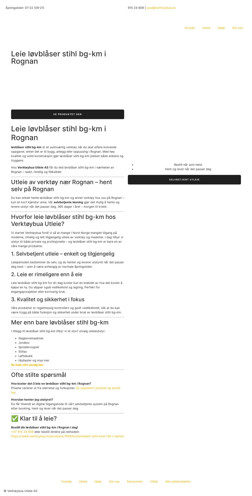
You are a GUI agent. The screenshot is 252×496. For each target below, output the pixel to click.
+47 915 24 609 (22, 432)
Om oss (237, 28)
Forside (190, 28)
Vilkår (154, 481)
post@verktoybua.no (161, 8)
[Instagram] (8, 467)
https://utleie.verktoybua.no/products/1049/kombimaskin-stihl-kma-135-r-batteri (67, 436)
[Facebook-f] (18, 467)
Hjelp (221, 28)
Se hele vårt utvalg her (27, 365)
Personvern (135, 481)
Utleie (206, 28)
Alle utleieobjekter (178, 481)
